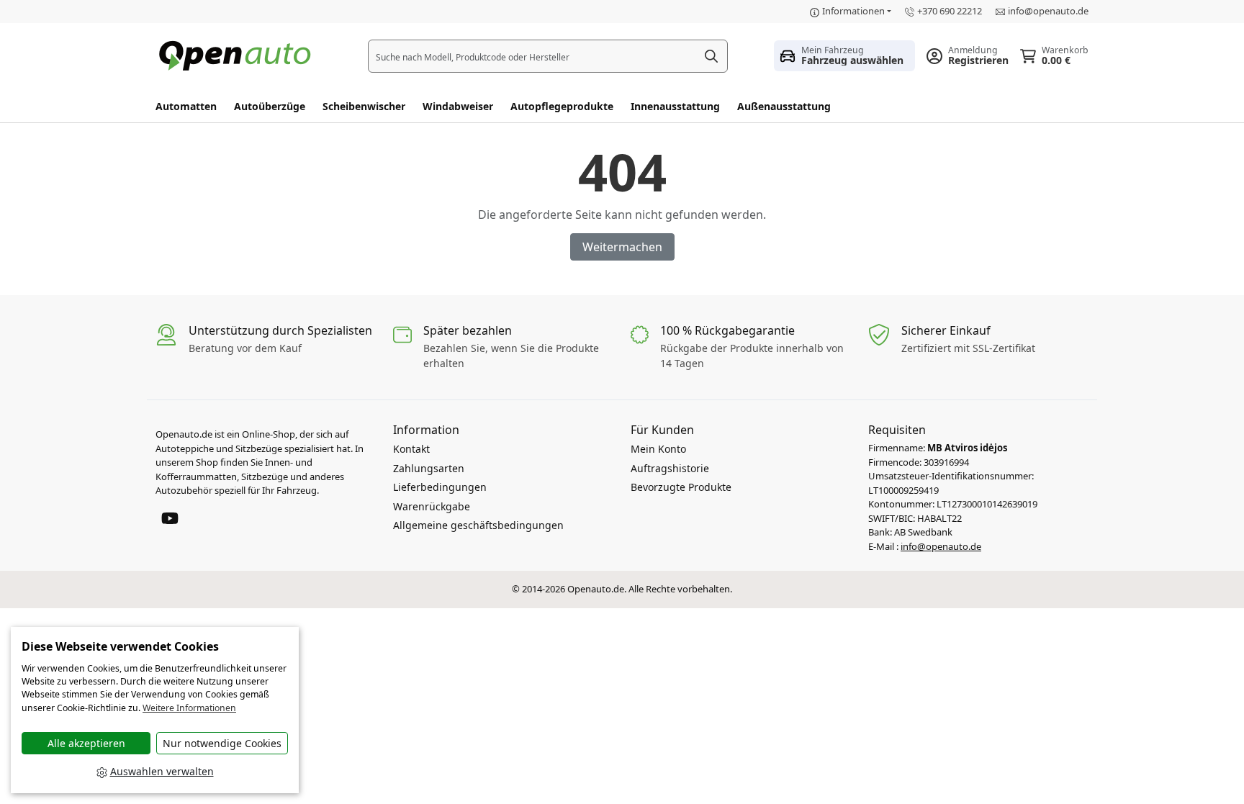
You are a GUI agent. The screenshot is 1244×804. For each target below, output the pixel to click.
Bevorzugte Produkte (681, 487)
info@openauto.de (1048, 10)
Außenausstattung (784, 106)
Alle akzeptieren (86, 743)
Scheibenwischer (364, 106)
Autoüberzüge (269, 106)
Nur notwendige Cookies (222, 743)
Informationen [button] (853, 10)
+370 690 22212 (949, 10)
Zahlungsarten (428, 468)
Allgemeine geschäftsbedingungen (478, 525)
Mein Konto (658, 449)
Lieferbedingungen (440, 487)
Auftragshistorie (670, 468)
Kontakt (411, 449)
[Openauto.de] (238, 54)
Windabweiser (458, 106)
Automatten (186, 106)
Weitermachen (622, 247)
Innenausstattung (675, 106)
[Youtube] (170, 516)
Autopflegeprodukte (561, 106)
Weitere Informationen (189, 708)
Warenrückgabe (431, 506)
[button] (844, 55)
